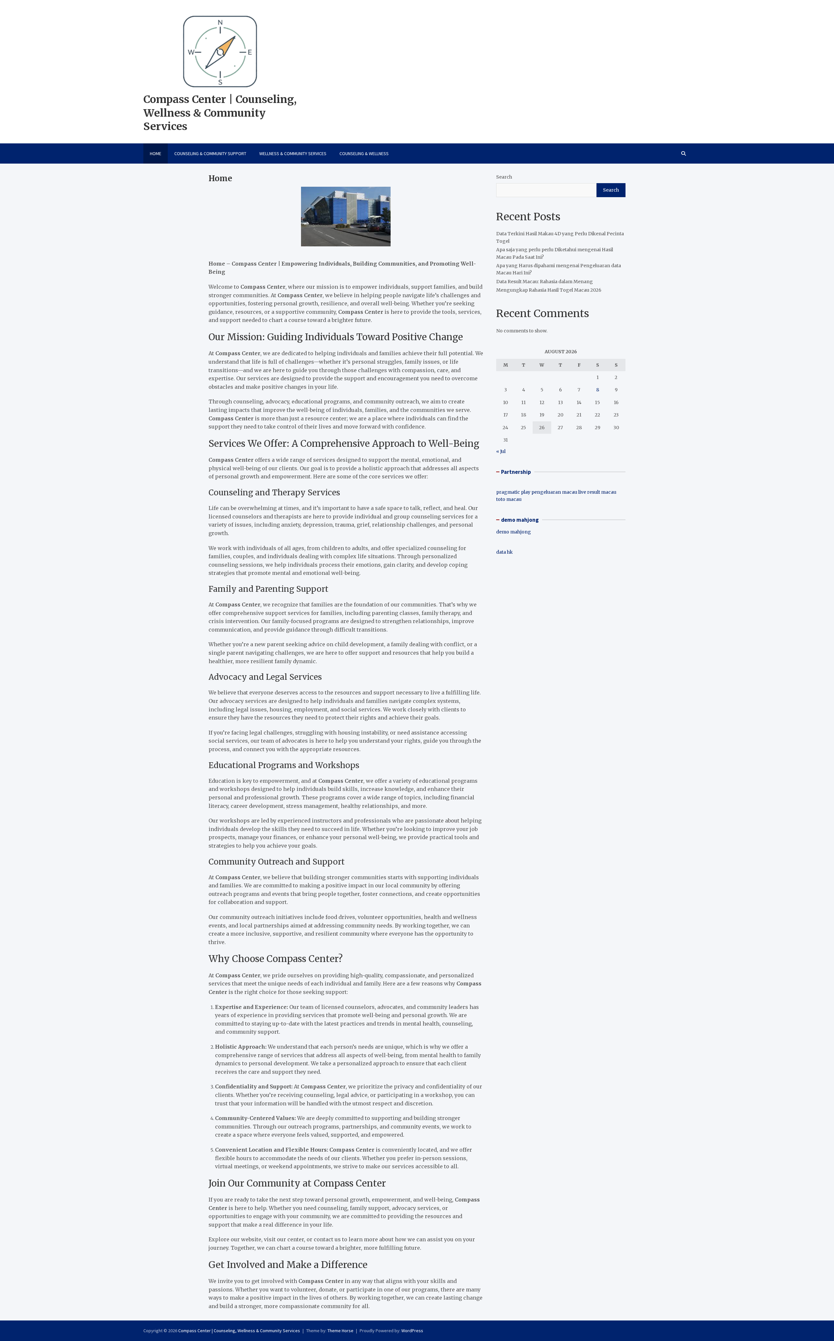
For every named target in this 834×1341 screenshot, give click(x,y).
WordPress (412, 1331)
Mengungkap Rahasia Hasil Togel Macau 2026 (548, 290)
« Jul (501, 452)
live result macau (597, 492)
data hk (504, 552)
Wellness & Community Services (292, 153)
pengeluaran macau (554, 492)
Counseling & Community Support (210, 153)
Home (155, 153)
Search (504, 177)
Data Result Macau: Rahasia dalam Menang (544, 281)
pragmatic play (513, 492)
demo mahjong (513, 532)
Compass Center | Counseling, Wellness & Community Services (219, 113)
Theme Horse (340, 1331)
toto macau (509, 499)
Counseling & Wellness (364, 153)
